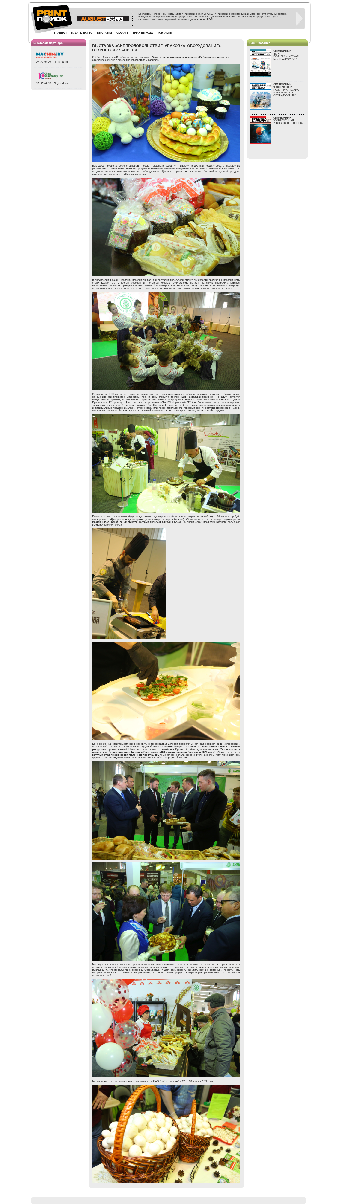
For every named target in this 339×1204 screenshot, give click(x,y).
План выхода (143, 32)
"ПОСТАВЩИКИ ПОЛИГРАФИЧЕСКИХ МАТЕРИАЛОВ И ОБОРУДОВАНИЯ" (286, 90)
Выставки (104, 32)
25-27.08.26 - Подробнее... (53, 62)
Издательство (81, 32)
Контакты (165, 32)
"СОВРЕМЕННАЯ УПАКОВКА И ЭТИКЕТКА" (288, 120)
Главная (60, 32)
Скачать (122, 32)
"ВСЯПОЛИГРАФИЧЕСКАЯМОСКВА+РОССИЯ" (286, 55)
